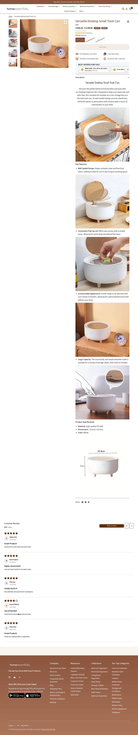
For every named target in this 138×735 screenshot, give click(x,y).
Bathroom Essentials (99, 696)
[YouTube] (16, 677)
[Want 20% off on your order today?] (17, 696)
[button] (80, 33)
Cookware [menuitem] (40, 6)
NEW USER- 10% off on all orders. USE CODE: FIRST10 (69, 2)
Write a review (111, 526)
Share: (77, 502)
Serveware (116, 701)
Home (10, 16)
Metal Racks (116, 694)
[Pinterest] (88, 502)
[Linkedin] (21, 677)
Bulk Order (75, 694)
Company (54, 663)
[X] (85, 502)
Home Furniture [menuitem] (69, 11)
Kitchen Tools (117, 705)
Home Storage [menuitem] (53, 6)
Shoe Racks (95, 681)
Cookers (115, 678)
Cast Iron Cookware (119, 668)
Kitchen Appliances (119, 709)
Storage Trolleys (97, 685)
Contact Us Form (77, 681)
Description (80, 77)
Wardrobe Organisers (99, 671)
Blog (51, 685)
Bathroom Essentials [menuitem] (87, 6)
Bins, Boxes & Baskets (99, 688)
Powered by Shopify (48, 729)
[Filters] (127, 526)
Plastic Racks (117, 698)
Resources (75, 663)
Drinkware (116, 712)
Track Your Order (77, 684)
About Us (53, 671)
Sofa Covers (95, 692)
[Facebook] (82, 502)
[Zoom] (65, 22)
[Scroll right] (126, 70)
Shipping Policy (56, 688)
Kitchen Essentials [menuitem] (69, 6)
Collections (96, 663)
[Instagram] (11, 677)
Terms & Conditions (57, 698)
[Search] (123, 9)
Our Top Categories (120, 663)
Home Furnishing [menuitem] (104, 6)
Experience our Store (58, 668)
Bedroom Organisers (99, 668)
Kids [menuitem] (80, 11)
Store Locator (55, 675)
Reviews (53, 702)
